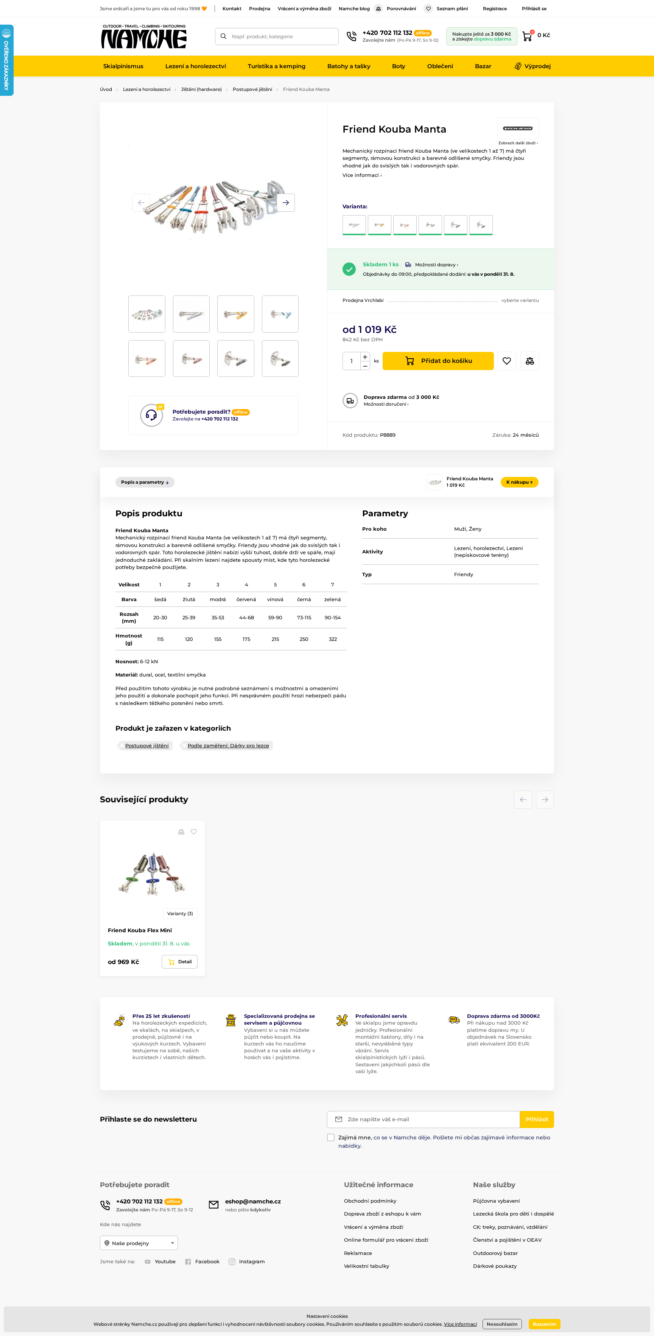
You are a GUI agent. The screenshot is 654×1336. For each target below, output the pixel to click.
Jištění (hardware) (201, 89)
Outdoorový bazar (495, 1253)
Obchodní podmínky (370, 1201)
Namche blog (354, 8)
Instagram (252, 1261)
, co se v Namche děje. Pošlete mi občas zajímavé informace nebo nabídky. (444, 1141)
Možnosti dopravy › (436, 264)
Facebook (207, 1261)
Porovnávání (401, 8)
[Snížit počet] (365, 365)
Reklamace (358, 1253)
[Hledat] (223, 36)
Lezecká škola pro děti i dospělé (513, 1214)
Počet (352, 361)
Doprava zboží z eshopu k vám (382, 1214)
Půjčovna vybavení (496, 1201)
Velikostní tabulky (366, 1266)
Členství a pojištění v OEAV (507, 1240)
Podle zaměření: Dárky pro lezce (228, 745)
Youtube (165, 1261)
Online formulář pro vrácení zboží (386, 1240)
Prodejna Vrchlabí (363, 300)
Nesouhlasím (502, 1324)
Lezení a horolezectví (146, 89)
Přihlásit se (534, 8)
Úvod (106, 89)
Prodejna (259, 8)
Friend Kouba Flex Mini (140, 930)
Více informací (460, 1324)
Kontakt (232, 8)
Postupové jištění (252, 89)
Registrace (495, 8)
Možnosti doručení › (386, 404)
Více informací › (362, 175)
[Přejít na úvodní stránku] (143, 36)
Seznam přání (452, 8)
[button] (286, 203)
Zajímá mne (354, 1137)
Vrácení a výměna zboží (304, 8)
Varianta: (355, 206)
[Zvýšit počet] (365, 356)
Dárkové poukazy (495, 1266)
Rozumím (544, 1324)
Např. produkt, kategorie (262, 36)
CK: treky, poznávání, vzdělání (510, 1227)
